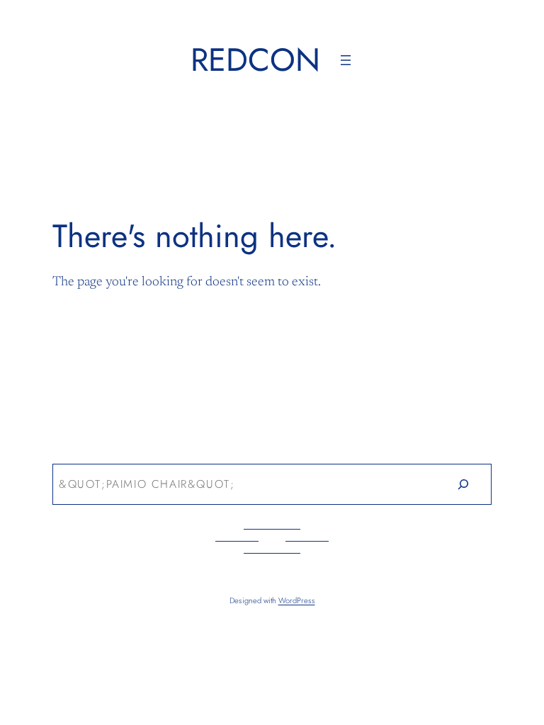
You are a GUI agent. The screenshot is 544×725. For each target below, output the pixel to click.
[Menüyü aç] (345, 60)
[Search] (463, 484)
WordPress (296, 600)
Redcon (255, 60)
